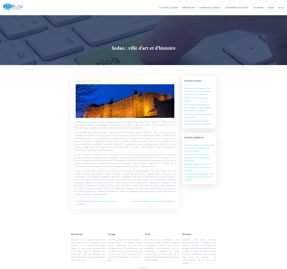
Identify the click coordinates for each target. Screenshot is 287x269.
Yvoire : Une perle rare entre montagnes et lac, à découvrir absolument (197, 158)
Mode (271, 7)
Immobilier (188, 7)
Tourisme (258, 7)
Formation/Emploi (210, 7)
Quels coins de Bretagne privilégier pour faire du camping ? (97, 202)
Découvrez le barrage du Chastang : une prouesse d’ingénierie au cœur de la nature (199, 148)
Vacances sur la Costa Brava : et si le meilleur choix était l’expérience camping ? (198, 177)
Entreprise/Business (237, 7)
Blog (281, 7)
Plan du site (143, 267)
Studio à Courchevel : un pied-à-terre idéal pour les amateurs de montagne (198, 167)
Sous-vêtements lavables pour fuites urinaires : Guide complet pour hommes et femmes (197, 108)
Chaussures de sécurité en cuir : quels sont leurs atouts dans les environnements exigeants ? (197, 91)
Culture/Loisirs (168, 7)
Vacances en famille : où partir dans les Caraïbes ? (152, 201)
